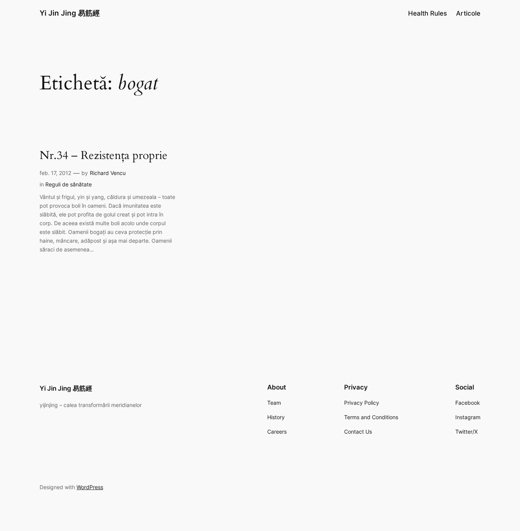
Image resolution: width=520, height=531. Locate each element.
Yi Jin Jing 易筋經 (70, 12)
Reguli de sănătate (68, 184)
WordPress (90, 487)
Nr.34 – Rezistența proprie (103, 156)
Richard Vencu (108, 173)
